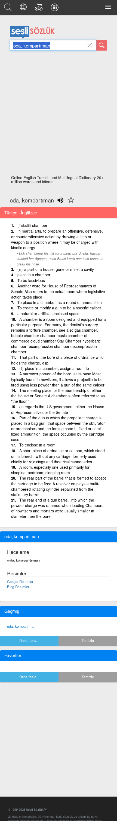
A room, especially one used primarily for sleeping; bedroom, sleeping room (50, 470)
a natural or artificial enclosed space (48, 313)
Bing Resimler (18, 586)
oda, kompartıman (21, 626)
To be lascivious (31, 280)
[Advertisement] (58, 114)
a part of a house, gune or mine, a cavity (59, 269)
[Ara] (101, 45)
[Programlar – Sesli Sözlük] (55, 8)
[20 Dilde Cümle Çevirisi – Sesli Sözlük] (24, 8)
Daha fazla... (29, 640)
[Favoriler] (69, 203)
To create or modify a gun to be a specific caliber (59, 307)
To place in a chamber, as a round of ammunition (59, 302)
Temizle (88, 640)
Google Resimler (20, 581)
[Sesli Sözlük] (9, 8)
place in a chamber (33, 274)
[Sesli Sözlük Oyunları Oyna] (40, 8)
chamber (39, 225)
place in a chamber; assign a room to (57, 368)
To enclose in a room (37, 445)
